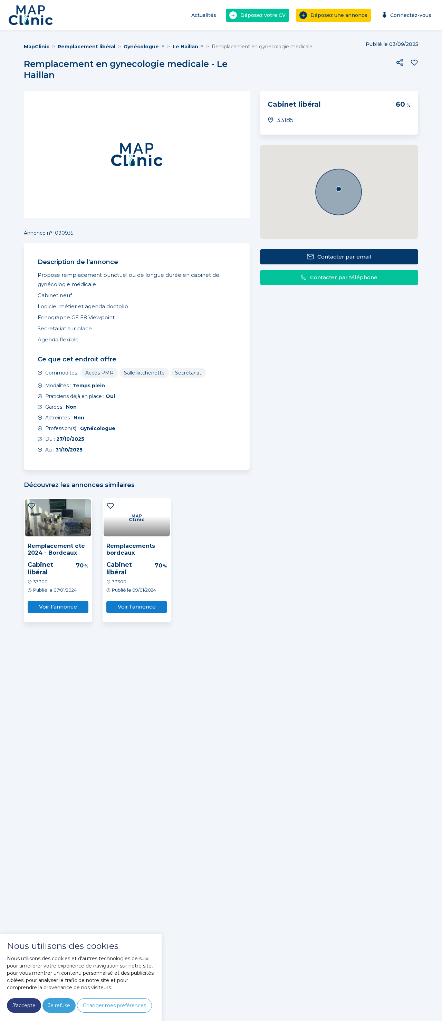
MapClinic (36, 46)
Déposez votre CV (263, 15)
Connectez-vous (410, 15)
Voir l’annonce (58, 606)
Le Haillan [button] (186, 46)
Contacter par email (344, 256)
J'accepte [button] (24, 1005)
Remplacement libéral (86, 46)
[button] (400, 62)
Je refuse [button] (59, 1005)
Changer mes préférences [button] (114, 1005)
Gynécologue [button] (142, 46)
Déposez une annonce (338, 15)
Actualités (203, 15)
